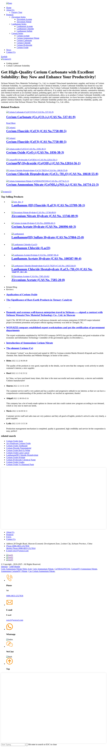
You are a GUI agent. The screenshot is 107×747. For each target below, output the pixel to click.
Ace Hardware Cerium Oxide (18, 443)
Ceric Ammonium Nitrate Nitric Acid (16, 569)
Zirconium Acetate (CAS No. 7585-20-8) (38, 280)
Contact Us (11, 52)
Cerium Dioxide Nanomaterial (18, 448)
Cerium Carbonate (24, 40)
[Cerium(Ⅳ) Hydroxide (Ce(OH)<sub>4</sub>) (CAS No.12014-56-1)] (31, 160)
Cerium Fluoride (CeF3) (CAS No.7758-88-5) (36, 131)
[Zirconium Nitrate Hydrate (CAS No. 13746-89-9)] (33, 212)
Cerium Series (17, 33)
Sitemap (4, 566)
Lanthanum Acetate (25, 26)
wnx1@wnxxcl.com (14, 620)
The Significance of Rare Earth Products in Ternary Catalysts (39, 299)
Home (8, 8)
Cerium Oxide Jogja (14, 441)
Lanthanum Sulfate (24, 31)
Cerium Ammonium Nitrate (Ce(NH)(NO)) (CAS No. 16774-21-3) (52, 184)
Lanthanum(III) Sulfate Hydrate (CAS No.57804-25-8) (47, 237)
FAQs (8, 537)
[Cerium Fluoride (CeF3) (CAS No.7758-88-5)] (11, 127)
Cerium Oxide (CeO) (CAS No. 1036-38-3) (35, 152)
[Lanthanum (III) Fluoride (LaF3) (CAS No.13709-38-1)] (17, 202)
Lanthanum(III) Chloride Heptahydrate (22, 455)
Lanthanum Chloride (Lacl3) (30, 248)
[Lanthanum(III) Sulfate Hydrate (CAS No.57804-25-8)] (17, 234)
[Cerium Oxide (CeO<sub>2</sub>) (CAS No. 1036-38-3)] (26, 149)
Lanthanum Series (18, 24)
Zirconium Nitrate (24, 22)
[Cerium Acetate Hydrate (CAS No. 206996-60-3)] (33, 223)
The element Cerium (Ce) (19, 348)
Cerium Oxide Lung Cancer (17, 453)
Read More (11, 123)
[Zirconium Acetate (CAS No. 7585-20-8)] (30, 276)
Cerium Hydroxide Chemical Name (21, 460)
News (8, 50)
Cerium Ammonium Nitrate (28, 38)
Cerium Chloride (24, 43)
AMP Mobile (14, 566)
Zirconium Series (18, 17)
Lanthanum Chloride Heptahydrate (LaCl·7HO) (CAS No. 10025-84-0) (51, 270)
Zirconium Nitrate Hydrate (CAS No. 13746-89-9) (44, 216)
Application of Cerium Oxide (21, 294)
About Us (10, 10)
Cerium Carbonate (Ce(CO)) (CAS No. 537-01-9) (40, 117)
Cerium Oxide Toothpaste (17, 446)
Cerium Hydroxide (24, 45)
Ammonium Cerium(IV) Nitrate (14, 571)
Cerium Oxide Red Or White (18, 450)
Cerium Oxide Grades (15, 462)
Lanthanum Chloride (25, 29)
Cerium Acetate (23, 36)
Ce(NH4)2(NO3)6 (62, 569)
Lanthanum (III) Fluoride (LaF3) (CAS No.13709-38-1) (48, 205)
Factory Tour (16, 12)
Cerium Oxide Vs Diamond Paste (20, 464)
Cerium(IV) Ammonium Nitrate (84, 569)
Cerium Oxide (22, 47)
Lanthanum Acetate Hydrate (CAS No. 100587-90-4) (46, 258)
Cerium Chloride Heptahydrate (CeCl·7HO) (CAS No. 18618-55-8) (52, 174)
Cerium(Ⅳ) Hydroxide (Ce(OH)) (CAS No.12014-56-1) (43, 163)
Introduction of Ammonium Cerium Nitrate (29, 342)
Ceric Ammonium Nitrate (43, 569)
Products (9, 15)
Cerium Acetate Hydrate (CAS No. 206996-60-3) (43, 226)
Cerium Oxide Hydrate (15, 457)
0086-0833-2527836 (14, 596)
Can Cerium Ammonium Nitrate (41, 571)
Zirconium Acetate (24, 19)
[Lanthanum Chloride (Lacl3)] (24, 244)
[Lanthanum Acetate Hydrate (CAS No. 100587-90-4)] (34, 255)
